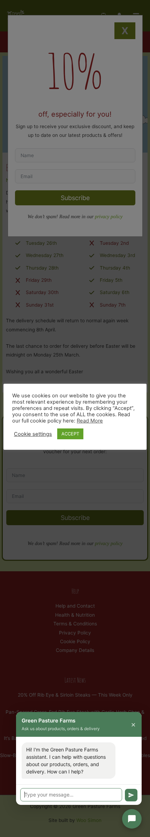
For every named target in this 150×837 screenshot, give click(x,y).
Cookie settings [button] (33, 434)
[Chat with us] (132, 819)
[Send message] (131, 795)
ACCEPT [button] (70, 433)
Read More (90, 421)
